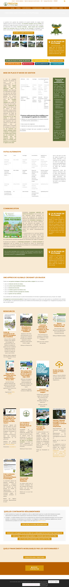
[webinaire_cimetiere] (9, 411)
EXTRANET (55, 0)
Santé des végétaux (19, 0)
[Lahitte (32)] (23, 37)
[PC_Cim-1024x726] (26, 320)
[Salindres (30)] (7, 44)
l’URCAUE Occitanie (10, 444)
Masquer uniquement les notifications (31, 584)
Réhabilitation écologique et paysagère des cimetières (26, 329)
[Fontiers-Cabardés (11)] (40, 37)
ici (60, 53)
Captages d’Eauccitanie (48, 0)
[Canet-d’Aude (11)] (15, 44)
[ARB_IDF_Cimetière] (9, 322)
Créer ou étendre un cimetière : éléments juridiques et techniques (9, 476)
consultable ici (12, 446)
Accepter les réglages (53, 581)
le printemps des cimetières (26, 252)
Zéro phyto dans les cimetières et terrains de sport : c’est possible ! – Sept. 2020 (26, 374)
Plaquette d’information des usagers (43, 390)
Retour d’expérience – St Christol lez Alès (59, 324)
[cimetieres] (59, 413)
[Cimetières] (26, 468)
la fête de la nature (20, 254)
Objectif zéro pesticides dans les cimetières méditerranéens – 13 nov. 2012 (10, 377)
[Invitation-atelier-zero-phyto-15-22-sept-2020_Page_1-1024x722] (26, 365)
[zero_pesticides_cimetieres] (10, 366)
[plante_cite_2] (42, 416)
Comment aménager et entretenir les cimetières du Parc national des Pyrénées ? (43, 328)
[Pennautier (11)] (40, 44)
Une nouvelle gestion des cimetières (24, 479)
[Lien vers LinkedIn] (65, 1)
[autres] (9, 466)
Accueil (13, 0)
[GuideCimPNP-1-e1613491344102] (43, 319)
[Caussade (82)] (32, 37)
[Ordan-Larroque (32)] (15, 37)
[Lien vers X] (63, 1)
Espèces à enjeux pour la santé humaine (32, 0)
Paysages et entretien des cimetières (40, 428)
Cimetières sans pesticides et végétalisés (21, 13)
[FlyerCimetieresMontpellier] (42, 374)
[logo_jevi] (10, 3)
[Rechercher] (65, 8)
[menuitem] (12, 8)
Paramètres (43, 584)
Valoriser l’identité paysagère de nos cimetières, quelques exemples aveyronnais (59, 423)
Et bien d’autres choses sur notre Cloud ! (58, 371)
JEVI (41, 0)
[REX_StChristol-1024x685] (59, 318)
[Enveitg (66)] (32, 44)
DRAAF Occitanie (41, 520)
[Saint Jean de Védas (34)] (7, 37)
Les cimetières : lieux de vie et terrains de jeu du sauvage (25, 425)
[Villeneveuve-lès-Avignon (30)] (23, 44)
